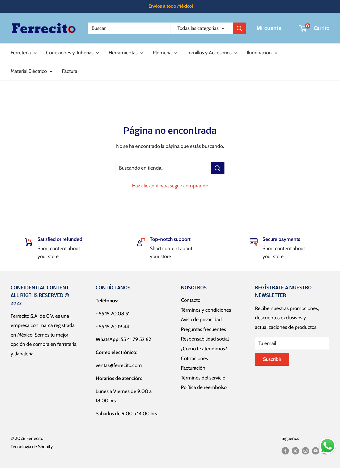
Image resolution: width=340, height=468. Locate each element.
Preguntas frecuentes (203, 329)
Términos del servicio (203, 378)
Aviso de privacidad (201, 319)
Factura (69, 71)
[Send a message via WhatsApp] (327, 446)
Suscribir (272, 359)
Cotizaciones (194, 358)
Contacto (190, 300)
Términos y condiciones (206, 310)
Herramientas (123, 53)
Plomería (162, 53)
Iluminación (259, 53)
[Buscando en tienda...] (217, 168)
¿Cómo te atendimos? (204, 349)
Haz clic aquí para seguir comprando (170, 186)
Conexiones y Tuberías (70, 53)
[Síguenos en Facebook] (285, 450)
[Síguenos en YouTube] (315, 450)
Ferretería (21, 53)
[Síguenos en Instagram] (305, 450)
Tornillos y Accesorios (209, 53)
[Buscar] (239, 28)
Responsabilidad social (205, 339)
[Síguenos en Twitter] (295, 450)
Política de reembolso (204, 387)
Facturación (193, 368)
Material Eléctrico (29, 71)
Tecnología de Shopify (32, 446)
